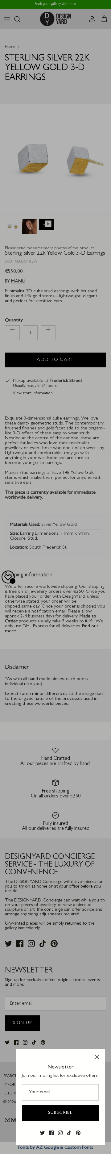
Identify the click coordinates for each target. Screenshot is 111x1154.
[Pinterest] (78, 1133)
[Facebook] (51, 1133)
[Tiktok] (69, 1133)
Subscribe (60, 1113)
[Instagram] (60, 1133)
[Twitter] (42, 1133)
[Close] (97, 1057)
